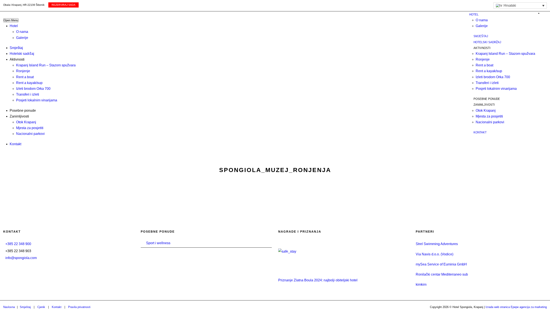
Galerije (22, 38)
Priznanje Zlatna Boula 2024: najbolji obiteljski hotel (318, 280)
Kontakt (15, 144)
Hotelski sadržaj (22, 53)
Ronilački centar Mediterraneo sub (442, 274)
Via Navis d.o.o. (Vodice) (434, 254)
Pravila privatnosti (79, 307)
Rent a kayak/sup (29, 83)
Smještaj (16, 48)
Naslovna (9, 307)
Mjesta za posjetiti (29, 128)
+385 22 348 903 (18, 251)
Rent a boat (25, 77)
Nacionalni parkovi (30, 134)
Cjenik (41, 307)
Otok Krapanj (26, 122)
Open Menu (11, 20)
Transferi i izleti (27, 94)
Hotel (14, 26)
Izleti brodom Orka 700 (33, 88)
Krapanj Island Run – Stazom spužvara (46, 65)
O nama (22, 32)
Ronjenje (23, 71)
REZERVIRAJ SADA (63, 4)
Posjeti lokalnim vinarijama (36, 100)
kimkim (421, 284)
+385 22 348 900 (18, 244)
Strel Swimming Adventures (437, 244)
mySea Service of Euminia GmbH (441, 264)
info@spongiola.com (21, 258)
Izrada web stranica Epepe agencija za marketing (516, 307)
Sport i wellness (158, 243)
